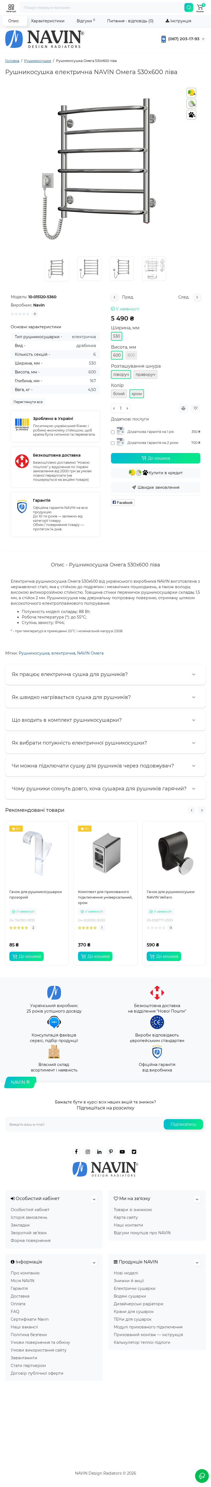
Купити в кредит (166, 472)
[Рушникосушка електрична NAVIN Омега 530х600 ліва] (105, 169)
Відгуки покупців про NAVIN (142, 1232)
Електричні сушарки (135, 1288)
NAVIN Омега (90, 653)
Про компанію (25, 1273)
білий (119, 393)
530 (116, 336)
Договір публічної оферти (37, 1373)
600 (117, 355)
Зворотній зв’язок (29, 1232)
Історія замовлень (29, 1217)
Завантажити (24, 1357)
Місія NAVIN (22, 1280)
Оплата (18, 1303)
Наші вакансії (24, 1327)
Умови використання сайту (38, 1350)
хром (137, 393)
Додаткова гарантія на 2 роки (152, 443)
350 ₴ (195, 432)
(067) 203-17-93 (183, 38)
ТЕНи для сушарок (132, 1319)
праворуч (145, 374)
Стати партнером (28, 1365)
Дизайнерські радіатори (138, 1303)
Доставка (20, 1296)
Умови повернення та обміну (40, 1342)
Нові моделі (126, 1273)
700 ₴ (195, 443)
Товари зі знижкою (133, 1209)
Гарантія (19, 1288)
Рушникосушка (34, 653)
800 (131, 355)
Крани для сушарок (134, 1311)
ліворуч (121, 374)
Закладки (20, 1225)
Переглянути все (28, 402)
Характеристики (48, 20)
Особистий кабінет (30, 1209)
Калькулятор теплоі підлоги (142, 1342)
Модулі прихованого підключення (148, 1327)
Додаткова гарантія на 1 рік (150, 432)
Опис (13, 20)
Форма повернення (31, 1240)
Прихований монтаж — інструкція (148, 1334)
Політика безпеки (29, 1334)
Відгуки (86, 20)
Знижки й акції (129, 1280)
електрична (63, 653)
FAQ (15, 1311)
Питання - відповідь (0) (130, 20)
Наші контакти (128, 1225)
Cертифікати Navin (30, 1319)
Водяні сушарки (130, 1296)
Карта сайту (126, 1217)
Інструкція (180, 20)
